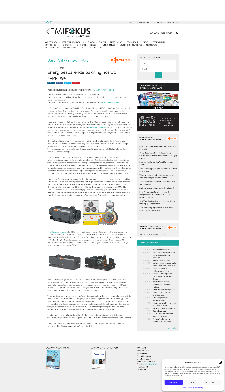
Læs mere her (168, 125)
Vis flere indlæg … (171, 217)
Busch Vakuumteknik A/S (68, 60)
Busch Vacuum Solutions (110, 102)
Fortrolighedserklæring (195, 387)
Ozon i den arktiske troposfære (164, 290)
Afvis (193, 382)
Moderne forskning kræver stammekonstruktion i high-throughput (163, 276)
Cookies (184, 387)
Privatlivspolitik (142, 367)
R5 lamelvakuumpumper (97, 127)
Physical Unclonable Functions (164, 308)
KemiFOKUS (68, 32)
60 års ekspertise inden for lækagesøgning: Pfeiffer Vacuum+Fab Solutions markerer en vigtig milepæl (158, 155)
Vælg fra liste (212, 382)
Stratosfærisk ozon (160, 311)
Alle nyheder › (172, 328)
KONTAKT (132, 23)
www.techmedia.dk (144, 359)
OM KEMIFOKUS (158, 23)
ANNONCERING (144, 23)
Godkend (173, 382)
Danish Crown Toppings (104, 90)
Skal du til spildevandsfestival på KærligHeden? (156, 188)
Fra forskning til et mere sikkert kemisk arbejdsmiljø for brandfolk (164, 255)
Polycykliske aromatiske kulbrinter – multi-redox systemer (161, 284)
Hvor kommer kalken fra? (162, 250)
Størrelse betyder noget (161, 260)
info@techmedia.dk (149, 364)
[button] (220, 362)
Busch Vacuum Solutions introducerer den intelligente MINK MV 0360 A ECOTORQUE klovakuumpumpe (155, 194)
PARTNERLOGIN (172, 23)
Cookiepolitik (141, 370)
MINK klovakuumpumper (59, 232)
